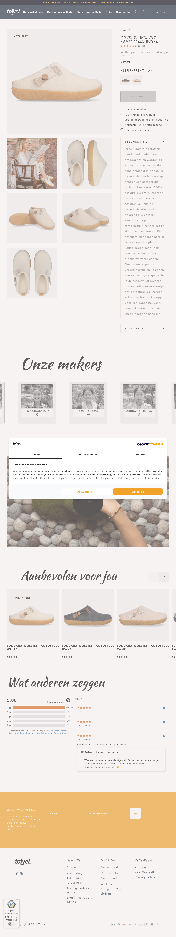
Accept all (138, 491)
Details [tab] (140, 454)
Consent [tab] (35, 454)
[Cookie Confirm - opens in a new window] (150, 444)
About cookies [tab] (88, 454)
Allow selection (86, 491)
